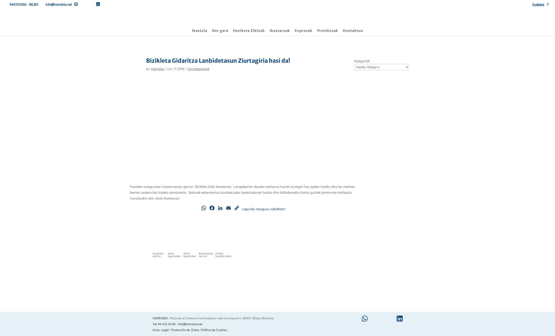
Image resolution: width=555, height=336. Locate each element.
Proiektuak (327, 31)
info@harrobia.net (190, 324)
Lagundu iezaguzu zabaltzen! (263, 209)
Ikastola (199, 31)
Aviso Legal (161, 330)
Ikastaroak (280, 31)
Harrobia (157, 68)
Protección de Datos (185, 330)
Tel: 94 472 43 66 (164, 324)
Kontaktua (353, 31)
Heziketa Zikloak (249, 31)
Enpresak (303, 31)
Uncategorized (198, 68)
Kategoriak (362, 61)
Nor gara (220, 31)
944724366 (18, 4)
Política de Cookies (214, 330)
